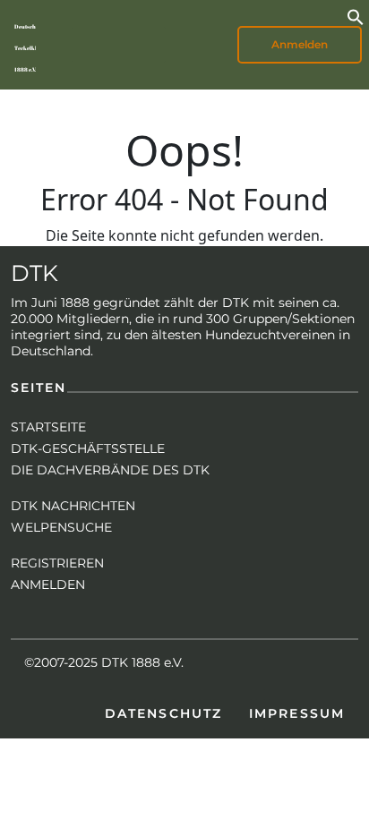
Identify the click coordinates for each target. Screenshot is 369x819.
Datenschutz (163, 713)
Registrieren (57, 563)
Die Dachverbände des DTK (110, 470)
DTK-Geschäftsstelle (88, 448)
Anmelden (48, 584)
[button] (356, 15)
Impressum (297, 713)
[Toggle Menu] (95, 45)
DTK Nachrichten (73, 506)
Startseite (48, 427)
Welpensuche (61, 527)
